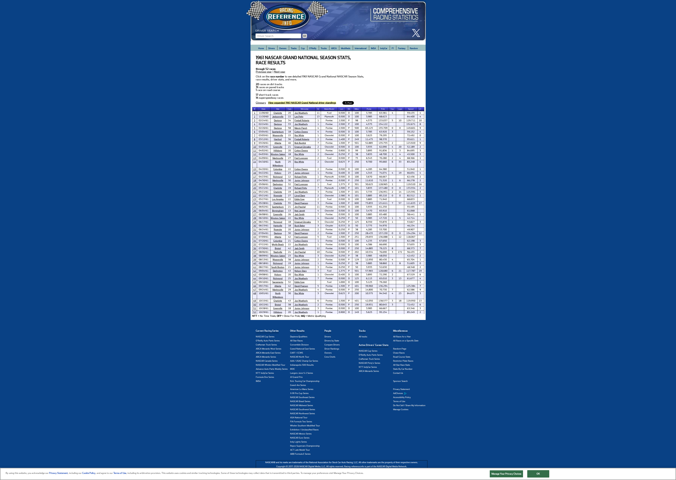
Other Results (297, 330)
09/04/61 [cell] (263, 271)
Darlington (278, 184)
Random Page (399, 349)
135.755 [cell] (382, 143)
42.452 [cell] (411, 256)
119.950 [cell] (410, 301)
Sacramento (277, 282)
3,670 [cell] (369, 177)
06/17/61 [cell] (263, 222)
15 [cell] (289, 135)
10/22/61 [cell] (263, 304)
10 (254, 147)
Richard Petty (301, 177)
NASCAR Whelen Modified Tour (270, 365)
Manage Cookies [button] (400, 409)
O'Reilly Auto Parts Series (268, 340)
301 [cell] (357, 184)
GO (304, 36)
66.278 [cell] (411, 180)
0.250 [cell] (342, 154)
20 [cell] (289, 113)
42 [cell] (289, 237)
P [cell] (349, 120)
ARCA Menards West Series (268, 349)
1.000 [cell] (342, 282)
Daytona (278, 120)
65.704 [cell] (411, 259)
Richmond (278, 177)
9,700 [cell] (369, 162)
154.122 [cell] (382, 124)
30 (254, 225)
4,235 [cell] (369, 241)
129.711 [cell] (410, 120)
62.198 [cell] (411, 241)
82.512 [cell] (411, 195)
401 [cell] (357, 286)
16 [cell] (420, 184)
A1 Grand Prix (296, 377)
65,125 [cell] (369, 128)
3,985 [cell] (369, 116)
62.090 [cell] (383, 147)
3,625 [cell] (369, 135)
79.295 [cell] (383, 135)
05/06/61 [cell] (263, 184)
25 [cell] (289, 162)
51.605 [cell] (411, 263)
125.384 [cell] (410, 286)
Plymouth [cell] (329, 116)
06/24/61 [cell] (263, 229)
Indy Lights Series (298, 442)
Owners (282, 48)
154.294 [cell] (410, 233)
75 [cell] (356, 158)
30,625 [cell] (369, 184)
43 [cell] (289, 271)
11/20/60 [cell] (263, 116)
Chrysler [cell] (329, 225)
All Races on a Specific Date (405, 340)
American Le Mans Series (301, 389)
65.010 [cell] (383, 278)
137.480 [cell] (382, 188)
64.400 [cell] (411, 116)
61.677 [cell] (411, 278)
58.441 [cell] (411, 214)
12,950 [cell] (369, 259)
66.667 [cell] (383, 177)
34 (254, 241)
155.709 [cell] (382, 128)
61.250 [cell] (383, 207)
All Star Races (296, 340)
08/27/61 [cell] (263, 267)
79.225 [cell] (383, 248)
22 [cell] (289, 116)
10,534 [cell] (369, 252)
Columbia (277, 169)
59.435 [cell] (411, 113)
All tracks (363, 336)
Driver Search (267, 30)
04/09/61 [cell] (263, 158)
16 (254, 173)
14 (254, 162)
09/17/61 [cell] (263, 286)
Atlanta (277, 143)
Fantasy (401, 48)
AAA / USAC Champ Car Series (304, 361)
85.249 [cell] (411, 312)
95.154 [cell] (383, 312)
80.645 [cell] (383, 304)
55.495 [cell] (411, 207)
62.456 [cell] (411, 177)
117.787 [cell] (410, 271)
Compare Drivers (332, 345)
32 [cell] (289, 184)
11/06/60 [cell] (263, 113)
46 (254, 286)
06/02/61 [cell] (263, 207)
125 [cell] (357, 222)
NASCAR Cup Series (265, 336)
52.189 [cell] (411, 147)
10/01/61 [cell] (263, 293)
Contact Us (398, 373)
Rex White (299, 135)
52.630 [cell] (383, 267)
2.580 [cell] (342, 195)
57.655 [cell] (411, 244)
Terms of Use (399, 401)
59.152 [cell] (411, 132)
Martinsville (278, 158)
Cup (303, 48)
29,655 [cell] (369, 237)
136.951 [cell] (382, 192)
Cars (289, 109)
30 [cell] (289, 180)
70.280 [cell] (383, 158)
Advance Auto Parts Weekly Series (272, 369)
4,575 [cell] (369, 120)
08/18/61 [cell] (263, 263)
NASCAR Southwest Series (302, 409)
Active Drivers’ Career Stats (374, 345)
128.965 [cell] (382, 184)
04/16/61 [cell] (263, 162)
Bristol (278, 248)
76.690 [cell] (383, 252)
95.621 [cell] (411, 139)
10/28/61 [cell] (263, 308)
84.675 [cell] (411, 293)
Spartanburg (278, 132)
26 (254, 210)
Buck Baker (300, 225)
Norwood (277, 222)
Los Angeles (278, 199)
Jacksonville (277, 116)
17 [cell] (318, 180)
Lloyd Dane (300, 195)
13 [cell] (318, 116)
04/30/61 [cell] (263, 180)
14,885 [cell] (369, 248)
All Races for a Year (402, 336)
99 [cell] (356, 150)
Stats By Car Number (402, 369)
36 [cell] (289, 139)
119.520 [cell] (410, 184)
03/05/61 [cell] (263, 135)
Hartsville (277, 225)
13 (254, 158)
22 (254, 195)
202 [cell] (357, 252)
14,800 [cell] (369, 289)
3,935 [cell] (369, 147)
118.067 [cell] (410, 237)
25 (254, 207)
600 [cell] (357, 203)
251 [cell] (357, 237)
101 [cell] (357, 188)
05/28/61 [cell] (263, 203)
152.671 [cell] (410, 124)
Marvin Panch (301, 128)
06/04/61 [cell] (263, 210)
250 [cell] (357, 162)
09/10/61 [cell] (263, 278)
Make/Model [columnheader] (329, 109)
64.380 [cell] (383, 169)
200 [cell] (357, 293)
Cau (392, 109)
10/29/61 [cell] (263, 312)
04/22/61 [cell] (263, 173)
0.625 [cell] (342, 162)
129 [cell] (357, 259)
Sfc (349, 109)
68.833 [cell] (411, 199)
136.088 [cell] (382, 237)
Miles (357, 109)
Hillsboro (278, 150)
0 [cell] (392, 128)
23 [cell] (289, 173)
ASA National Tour (298, 417)
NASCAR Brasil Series (300, 401)
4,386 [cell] (369, 244)
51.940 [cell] (411, 169)
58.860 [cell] (383, 263)
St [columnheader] (318, 109)
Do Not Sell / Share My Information (409, 405)
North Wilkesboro (278, 164)
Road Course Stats (401, 357)
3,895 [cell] (369, 150)
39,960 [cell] (369, 286)
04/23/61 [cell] (263, 177)
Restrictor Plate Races (403, 361)
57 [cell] (400, 203)
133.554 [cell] (410, 188)
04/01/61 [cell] (263, 147)
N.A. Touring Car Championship (305, 381)
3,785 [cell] (369, 113)
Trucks (324, 48)
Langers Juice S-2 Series (301, 373)
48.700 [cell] (383, 154)
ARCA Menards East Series (268, 353)
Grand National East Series (302, 349)
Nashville (278, 252)
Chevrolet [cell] (329, 135)
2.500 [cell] (342, 120)
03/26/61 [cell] (263, 143)
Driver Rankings (331, 349)
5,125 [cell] (369, 282)
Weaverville (278, 135)
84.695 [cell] (411, 150)
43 (254, 274)
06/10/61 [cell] (263, 218)
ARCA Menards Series (266, 357)
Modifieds (345, 48)
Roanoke (278, 229)
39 (254, 259)
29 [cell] (289, 289)
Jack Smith (300, 214)
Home (261, 48)
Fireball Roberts (302, 120)
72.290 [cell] (383, 274)
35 (254, 244)
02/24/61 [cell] (263, 120)
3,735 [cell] (369, 192)
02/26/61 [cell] (263, 128)
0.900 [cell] (342, 150)
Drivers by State (331, 340)
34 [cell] (289, 120)
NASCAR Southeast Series (302, 397)
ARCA (334, 48)
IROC (292, 369)
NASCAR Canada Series (267, 361)
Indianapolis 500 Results (302, 365)
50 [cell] (356, 218)
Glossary (261, 102)
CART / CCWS (296, 353)
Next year (279, 71)
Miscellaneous (400, 330)
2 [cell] (392, 135)
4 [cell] (392, 113)
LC (420, 109)
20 (254, 188)
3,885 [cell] (369, 195)
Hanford (278, 139)
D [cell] (349, 113)
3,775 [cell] (369, 225)
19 (254, 184)
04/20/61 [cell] (263, 169)
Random (414, 48)
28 (254, 218)
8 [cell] (420, 124)
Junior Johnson (302, 173)
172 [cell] (400, 252)
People (327, 330)
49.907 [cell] (411, 229)
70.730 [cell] (383, 289)
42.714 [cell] (411, 218)
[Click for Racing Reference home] (338, 20)
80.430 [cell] (383, 259)
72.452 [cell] (411, 304)
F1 (393, 48)
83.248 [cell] (411, 162)
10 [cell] (400, 120)
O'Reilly (312, 48)
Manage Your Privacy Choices (506, 473)
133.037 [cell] (382, 120)
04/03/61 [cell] (263, 154)
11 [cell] (318, 113)
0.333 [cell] (342, 225)
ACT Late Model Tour (300, 450)
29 (254, 222)
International (361, 48)
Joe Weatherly (301, 113)
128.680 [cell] (382, 271)
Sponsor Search (400, 381)
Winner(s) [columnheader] (304, 109)
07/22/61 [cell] (263, 244)
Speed (411, 109)
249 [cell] (357, 139)
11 (254, 150)
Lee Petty (299, 116)
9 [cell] (420, 128)
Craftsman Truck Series (266, 345)
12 (254, 154)
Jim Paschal (300, 207)
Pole (383, 109)
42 (254, 271)
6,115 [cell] (369, 278)
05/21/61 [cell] (263, 188)
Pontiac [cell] (329, 120)
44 (254, 278)
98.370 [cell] (383, 139)
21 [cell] (289, 147)
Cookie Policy (88, 473)
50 (254, 304)
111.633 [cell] (410, 203)
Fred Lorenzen (301, 158)
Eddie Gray (300, 199)
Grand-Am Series (298, 385)
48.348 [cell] (411, 267)
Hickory (277, 173)
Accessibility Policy (402, 397)
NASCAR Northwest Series (302, 413)
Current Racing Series (267, 330)
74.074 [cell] (383, 173)
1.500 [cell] (342, 143)
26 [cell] (289, 214)
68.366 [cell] (411, 158)
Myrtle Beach (278, 244)
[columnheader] (254, 109)
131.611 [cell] (382, 203)
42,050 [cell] (369, 301)
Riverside (278, 195)
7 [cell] (318, 143)
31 (254, 229)
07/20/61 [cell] (263, 241)
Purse (369, 109)
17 (254, 177)
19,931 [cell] (369, 304)
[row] (338, 316)
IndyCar (383, 48)
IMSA (373, 48)
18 (254, 180)
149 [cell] (357, 312)
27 (254, 214)
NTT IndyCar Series (265, 373)
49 (254, 301)
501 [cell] (357, 143)
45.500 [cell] (411, 154)
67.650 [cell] (383, 241)
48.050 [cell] (383, 256)
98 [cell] (356, 120)
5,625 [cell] (369, 312)
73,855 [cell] (369, 203)
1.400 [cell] (342, 139)
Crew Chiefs (329, 357)
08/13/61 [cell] (263, 259)
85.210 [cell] (383, 195)
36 (254, 248)
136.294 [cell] (382, 286)
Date (263, 109)
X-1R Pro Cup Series (299, 393)
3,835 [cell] (369, 154)
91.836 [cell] (383, 150)
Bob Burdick (300, 143)
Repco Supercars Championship (305, 446)
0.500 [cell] (342, 113)
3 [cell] (392, 132)
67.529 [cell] (411, 274)
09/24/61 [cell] (263, 289)
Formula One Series (265, 377)
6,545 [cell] (369, 158)
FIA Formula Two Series (301, 421)
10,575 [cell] (369, 293)
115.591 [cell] (410, 192)
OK (538, 473)
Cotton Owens (301, 132)
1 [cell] (318, 120)
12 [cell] (289, 177)
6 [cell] (392, 162)
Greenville (277, 147)
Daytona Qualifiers (298, 336)
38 (254, 256)
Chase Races (399, 353)
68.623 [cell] (383, 116)
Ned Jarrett (300, 210)
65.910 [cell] (383, 210)
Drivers (271, 48)
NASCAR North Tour (299, 357)
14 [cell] (400, 192)
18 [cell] (289, 132)
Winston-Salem (278, 154)
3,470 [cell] (369, 210)
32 (254, 233)
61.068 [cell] (411, 210)
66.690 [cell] (383, 244)
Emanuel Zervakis (303, 147)
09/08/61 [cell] (263, 274)
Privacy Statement (401, 389)
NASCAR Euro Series (299, 438)
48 (254, 293)
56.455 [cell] (411, 252)
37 (254, 252)
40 (254, 263)
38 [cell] (356, 154)
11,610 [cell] (369, 180)
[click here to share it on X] (417, 33)
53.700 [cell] (383, 229)
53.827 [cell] (411, 222)
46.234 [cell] (411, 225)
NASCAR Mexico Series (301, 434)
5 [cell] (392, 120)
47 (254, 289)
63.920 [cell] (383, 132)
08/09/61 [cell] (263, 256)
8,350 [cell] (369, 222)
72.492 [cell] (411, 135)
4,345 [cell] (369, 173)
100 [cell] (357, 113)
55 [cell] (289, 203)
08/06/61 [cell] (263, 252)
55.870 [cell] (383, 222)
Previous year (264, 71)
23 (254, 199)
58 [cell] (289, 128)
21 (254, 192)
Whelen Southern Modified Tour (305, 425)
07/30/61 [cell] (263, 248)
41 (254, 267)
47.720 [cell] (383, 218)
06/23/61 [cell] (263, 225)
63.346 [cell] (411, 308)
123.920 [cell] (410, 143)
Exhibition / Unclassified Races (304, 429)
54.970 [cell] (383, 225)
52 (254, 312)
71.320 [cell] (383, 180)
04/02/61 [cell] (263, 150)
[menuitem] (410, 393)
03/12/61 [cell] (263, 139)
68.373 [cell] (411, 248)
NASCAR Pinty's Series (369, 363)
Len (341, 109)
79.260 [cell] (383, 282)
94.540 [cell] (383, 293)
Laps (400, 109)
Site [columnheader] (277, 109)
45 (254, 282)
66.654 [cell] (411, 173)
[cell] (254, 113)
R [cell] (349, 195)
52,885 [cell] (369, 143)
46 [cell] (289, 143)
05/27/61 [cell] (263, 199)
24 (254, 203)
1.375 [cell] (342, 184)
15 (254, 169)
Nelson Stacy (301, 271)
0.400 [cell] (342, 173)
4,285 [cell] (369, 169)
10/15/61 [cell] (263, 301)
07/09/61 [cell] (263, 237)
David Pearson (301, 203)
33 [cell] (289, 124)
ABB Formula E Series (300, 454)
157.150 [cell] (382, 233)
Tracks (294, 48)
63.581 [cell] (383, 113)
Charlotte (278, 113)
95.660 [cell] (383, 162)
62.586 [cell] (411, 289)
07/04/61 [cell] (263, 233)
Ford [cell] (329, 113)
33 (254, 237)
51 (254, 308)
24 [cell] (289, 252)
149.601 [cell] (410, 128)
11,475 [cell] (369, 139)
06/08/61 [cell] (263, 214)
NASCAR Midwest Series (301, 405)
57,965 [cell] (369, 271)
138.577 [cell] (382, 301)
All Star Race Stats (401, 365)
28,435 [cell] (369, 233)
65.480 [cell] (383, 214)
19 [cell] (400, 173)
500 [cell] (357, 128)
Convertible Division (299, 345)
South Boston (277, 267)
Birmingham (278, 210)
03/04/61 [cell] (263, 132)
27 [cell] (289, 158)
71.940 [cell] (383, 199)
